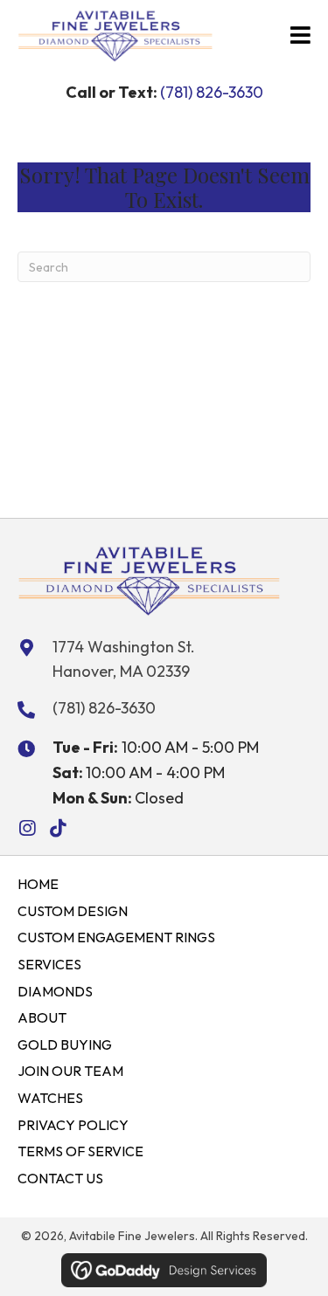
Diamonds (55, 991)
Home (38, 884)
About (41, 1017)
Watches (50, 1097)
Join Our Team (70, 1070)
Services (49, 964)
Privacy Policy (73, 1125)
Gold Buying (64, 1044)
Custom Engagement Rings (116, 937)
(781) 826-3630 (211, 92)
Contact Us (60, 1178)
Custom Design (72, 911)
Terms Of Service (80, 1151)
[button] (26, 828)
